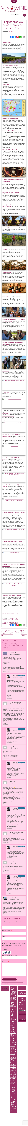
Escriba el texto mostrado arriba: (10, 955)
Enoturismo (11, 616)
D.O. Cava (13, 619)
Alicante (13, 990)
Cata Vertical (13, 999)
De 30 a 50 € (13, 1053)
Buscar (24, 15)
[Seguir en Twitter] (20, 988)
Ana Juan (11, 31)
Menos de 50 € (13, 1075)
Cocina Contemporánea (13, 1005)
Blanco (12, 996)
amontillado (13, 993)
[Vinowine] (14, 11)
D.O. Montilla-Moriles (11, 621)
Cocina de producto (13, 1032)
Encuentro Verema (12, 1062)
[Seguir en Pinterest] (22, 988)
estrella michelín (13, 1066)
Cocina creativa (13, 1011)
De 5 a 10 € (13, 1047)
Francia (14, 1071)
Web (3, 936)
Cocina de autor (13, 1018)
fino (11, 1071)
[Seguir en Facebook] (19, 988)
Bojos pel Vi (13, 996)
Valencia (13, 1107)
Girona (11, 1073)
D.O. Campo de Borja (9, 619)
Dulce (11, 1060)
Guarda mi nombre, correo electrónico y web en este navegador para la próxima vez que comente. (13, 945)
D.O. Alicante (11, 618)
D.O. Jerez (12, 1046)
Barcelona (12, 994)
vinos (11, 1109)
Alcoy (12, 988)
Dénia (14, 1060)
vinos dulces (12, 1110)
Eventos (13, 1070)
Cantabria (12, 998)
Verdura (14, 1108)
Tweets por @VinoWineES (22, 993)
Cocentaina (12, 1000)
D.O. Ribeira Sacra (6, 622)
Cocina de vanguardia (13, 1035)
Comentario (5, 961)
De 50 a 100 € (13, 1058)
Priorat (12, 1102)
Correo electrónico (7, 930)
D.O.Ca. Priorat (6, 624)
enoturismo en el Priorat (8, 416)
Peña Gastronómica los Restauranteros (13, 1094)
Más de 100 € (13, 1080)
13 (24, 36)
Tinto (12, 1104)
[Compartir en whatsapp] (23, 988)
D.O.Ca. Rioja (13, 624)
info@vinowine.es (20, 1117)
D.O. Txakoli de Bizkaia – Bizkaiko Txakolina (10, 623)
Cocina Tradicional (13, 1041)
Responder (6, 671)
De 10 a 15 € (13, 1048)
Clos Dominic (5, 392)
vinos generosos (13, 1111)
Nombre (4, 925)
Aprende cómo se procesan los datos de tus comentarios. (12, 982)
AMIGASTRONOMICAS (16, 702)
